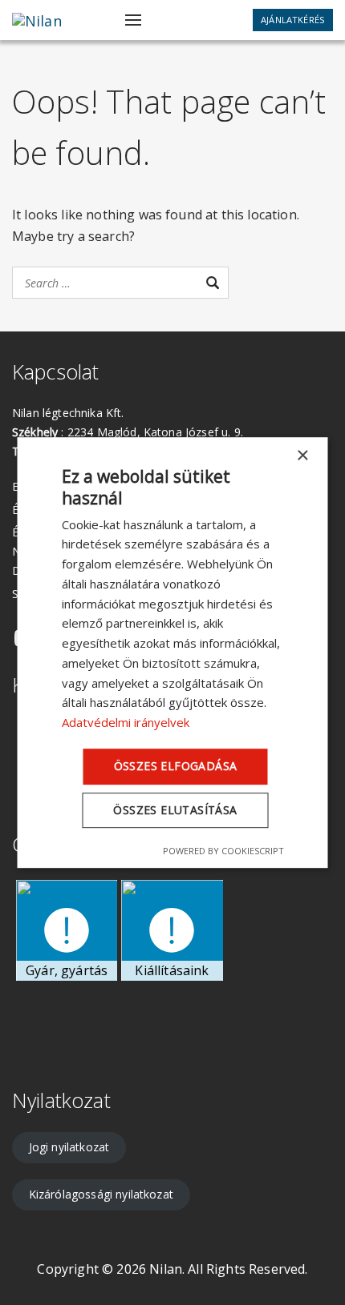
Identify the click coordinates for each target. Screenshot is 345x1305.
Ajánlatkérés (293, 20)
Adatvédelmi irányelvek (125, 722)
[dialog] (173, 652)
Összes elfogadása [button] (175, 765)
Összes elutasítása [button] (175, 809)
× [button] (302, 456)
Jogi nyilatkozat (69, 1146)
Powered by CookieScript (223, 851)
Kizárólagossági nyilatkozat (101, 1194)
